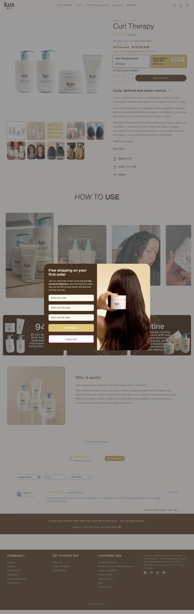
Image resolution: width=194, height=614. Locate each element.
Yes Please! (71, 327)
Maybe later (71, 338)
